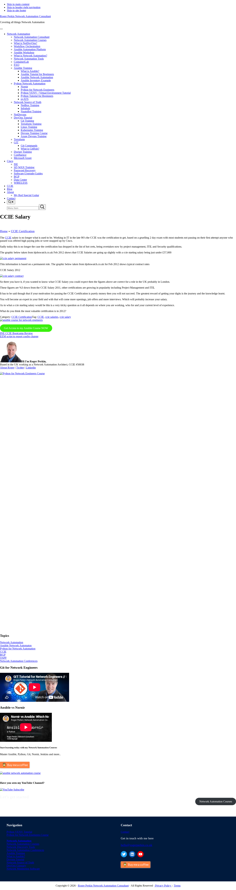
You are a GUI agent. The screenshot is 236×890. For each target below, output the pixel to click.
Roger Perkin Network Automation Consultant (25, 16)
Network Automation (11, 642)
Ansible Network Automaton (16, 645)
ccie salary (65, 316)
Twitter (20, 367)
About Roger (7, 367)
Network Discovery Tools (21, 847)
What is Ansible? (16, 856)
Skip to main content (18, 4)
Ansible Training (16, 853)
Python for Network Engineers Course (28, 834)
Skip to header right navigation (23, 7)
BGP (3, 654)
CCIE (8, 237)
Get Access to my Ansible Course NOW (26, 328)
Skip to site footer (16, 10)
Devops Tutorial (15, 859)
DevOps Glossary (16, 865)
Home (4, 231)
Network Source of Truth (20, 862)
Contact (125, 831)
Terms (177, 885)
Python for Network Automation (17, 648)
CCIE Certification (23, 231)
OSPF (3, 657)
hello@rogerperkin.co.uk (136, 845)
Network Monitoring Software (23, 868)
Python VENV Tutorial (19, 831)
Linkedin (31, 367)
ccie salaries (51, 316)
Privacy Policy (163, 885)
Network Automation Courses (215, 801)
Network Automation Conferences (18, 661)
